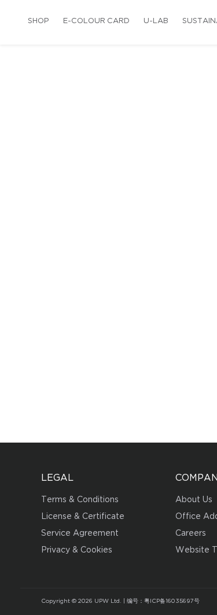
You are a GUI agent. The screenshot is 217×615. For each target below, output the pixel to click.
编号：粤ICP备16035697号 (163, 601)
